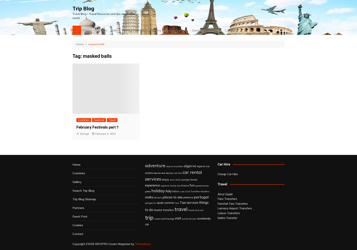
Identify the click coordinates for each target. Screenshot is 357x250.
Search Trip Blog (135, 30)
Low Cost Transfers (190, 191)
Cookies (215, 30)
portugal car (150, 203)
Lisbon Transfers (229, 213)
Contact (230, 30)
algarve (190, 166)
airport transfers (174, 166)
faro (179, 185)
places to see (173, 197)
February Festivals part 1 (97, 127)
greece (148, 191)
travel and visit (195, 210)
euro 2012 (175, 179)
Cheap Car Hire (228, 174)
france (185, 185)
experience (152, 185)
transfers (168, 210)
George (84, 133)
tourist (158, 210)
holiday (158, 190)
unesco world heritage (164, 218)
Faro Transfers (227, 199)
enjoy (165, 179)
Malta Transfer (227, 218)
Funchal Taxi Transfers (233, 203)
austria (149, 172)
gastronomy (202, 185)
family (173, 185)
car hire (178, 173)
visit (178, 218)
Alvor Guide (225, 194)
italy (168, 191)
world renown (189, 218)
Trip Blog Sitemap (161, 30)
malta (149, 197)
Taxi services (189, 202)
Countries (101, 30)
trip (149, 217)
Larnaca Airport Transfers (235, 208)
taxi (177, 203)
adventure (155, 165)
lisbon (175, 191)
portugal (201, 197)
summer (169, 202)
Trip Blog (83, 9)
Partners (182, 30)
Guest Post (199, 30)
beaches (157, 173)
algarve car (203, 166)
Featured (99, 119)
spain (160, 202)
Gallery (115, 30)
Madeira (205, 191)
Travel (112, 119)
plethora (188, 197)
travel (181, 209)
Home (87, 30)
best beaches (167, 173)
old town (158, 197)
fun (192, 185)
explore (165, 185)
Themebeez (143, 244)
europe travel (189, 179)
